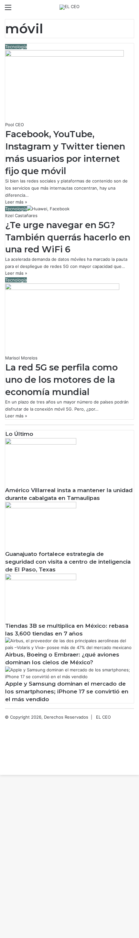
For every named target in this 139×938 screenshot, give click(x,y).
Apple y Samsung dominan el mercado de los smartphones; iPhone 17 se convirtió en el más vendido (66, 691)
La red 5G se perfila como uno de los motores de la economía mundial (61, 379)
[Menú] (8, 9)
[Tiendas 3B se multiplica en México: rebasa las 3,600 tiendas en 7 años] (40, 578)
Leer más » (16, 201)
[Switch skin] (119, 9)
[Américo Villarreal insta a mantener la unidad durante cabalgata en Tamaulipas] (40, 443)
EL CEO (103, 717)
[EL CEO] (69, 7)
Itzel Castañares (21, 215)
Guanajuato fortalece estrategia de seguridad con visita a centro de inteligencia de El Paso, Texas (68, 562)
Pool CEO (14, 124)
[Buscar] (131, 9)
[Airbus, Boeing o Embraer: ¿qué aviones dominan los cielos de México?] (69, 647)
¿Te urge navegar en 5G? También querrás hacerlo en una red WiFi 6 (67, 237)
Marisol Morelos (21, 357)
